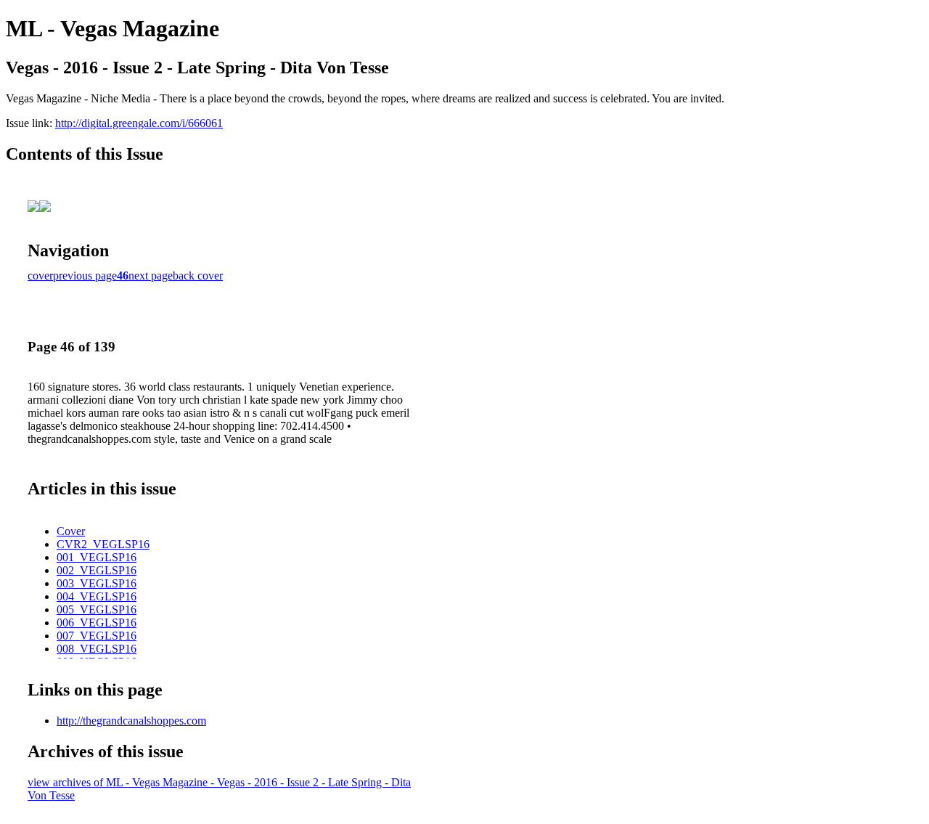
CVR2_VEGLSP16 (103, 544)
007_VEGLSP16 (96, 635)
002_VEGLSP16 (96, 570)
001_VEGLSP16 (96, 557)
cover (40, 275)
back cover (198, 275)
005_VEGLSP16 (96, 609)
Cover (71, 531)
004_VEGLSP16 (96, 596)
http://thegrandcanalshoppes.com (131, 720)
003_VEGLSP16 (96, 583)
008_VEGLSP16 (96, 649)
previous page (85, 275)
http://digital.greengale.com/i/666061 (139, 123)
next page (150, 275)
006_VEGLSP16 (96, 622)
